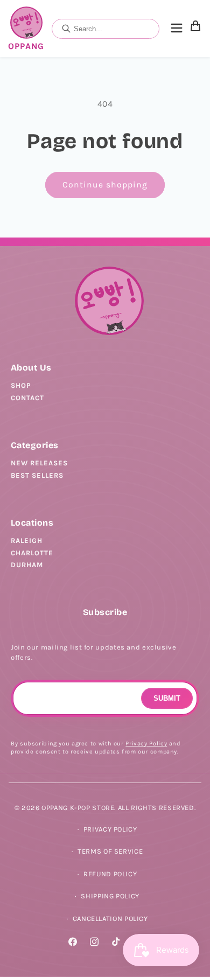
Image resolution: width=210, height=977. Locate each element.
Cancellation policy (110, 919)
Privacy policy (110, 829)
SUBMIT (166, 698)
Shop (21, 385)
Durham (27, 565)
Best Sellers (37, 475)
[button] (195, 28)
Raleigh (27, 540)
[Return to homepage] (109, 300)
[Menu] (176, 29)
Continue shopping (105, 185)
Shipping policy (110, 896)
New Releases (39, 463)
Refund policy (110, 874)
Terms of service (110, 851)
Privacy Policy (146, 743)
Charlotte (32, 553)
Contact (27, 398)
